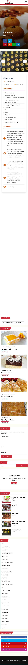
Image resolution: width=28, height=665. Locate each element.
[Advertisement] (14, 255)
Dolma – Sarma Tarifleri (7, 584)
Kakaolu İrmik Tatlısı (7, 373)
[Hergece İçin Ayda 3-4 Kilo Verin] (6, 499)
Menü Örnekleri (5, 606)
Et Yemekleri (4, 543)
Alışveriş (3, 627)
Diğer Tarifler (5, 618)
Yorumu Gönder (6, 456)
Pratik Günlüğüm (9, 35)
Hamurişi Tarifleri (5, 546)
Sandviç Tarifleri (5, 621)
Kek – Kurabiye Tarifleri (7, 553)
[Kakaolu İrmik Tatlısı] (14, 361)
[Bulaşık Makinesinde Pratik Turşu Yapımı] (6, 524)
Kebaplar (4, 599)
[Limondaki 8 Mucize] (6, 532)
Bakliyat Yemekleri (6, 581)
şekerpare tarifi (20, 322)
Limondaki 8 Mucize (17, 529)
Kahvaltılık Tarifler (6, 565)
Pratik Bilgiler (5, 559)
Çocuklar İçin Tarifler (6, 596)
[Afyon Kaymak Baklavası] (14, 409)
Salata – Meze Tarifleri (7, 571)
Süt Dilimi (14, 505)
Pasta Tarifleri (5, 556)
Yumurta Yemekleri (6, 590)
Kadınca (3, 587)
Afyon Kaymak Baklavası (8, 420)
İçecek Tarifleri (5, 609)
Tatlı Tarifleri (4, 550)
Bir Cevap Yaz (5, 317)
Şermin (4, 370)
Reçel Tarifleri (5, 624)
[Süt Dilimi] (6, 507)
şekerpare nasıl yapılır (8, 322)
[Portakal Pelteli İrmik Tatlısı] (14, 338)
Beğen (25, 637)
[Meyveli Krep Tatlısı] (14, 385)
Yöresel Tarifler (5, 574)
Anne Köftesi (15, 513)
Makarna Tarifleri (5, 612)
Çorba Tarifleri (5, 568)
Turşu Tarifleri (5, 615)
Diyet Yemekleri (5, 603)
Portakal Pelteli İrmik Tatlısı (9, 349)
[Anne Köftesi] (6, 515)
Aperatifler (4, 578)
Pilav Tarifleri (5, 593)
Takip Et (24, 640)
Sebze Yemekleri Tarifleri (7, 562)
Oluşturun (14, 483)
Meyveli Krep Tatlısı (7, 396)
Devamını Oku (5, 351)
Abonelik (24, 646)
